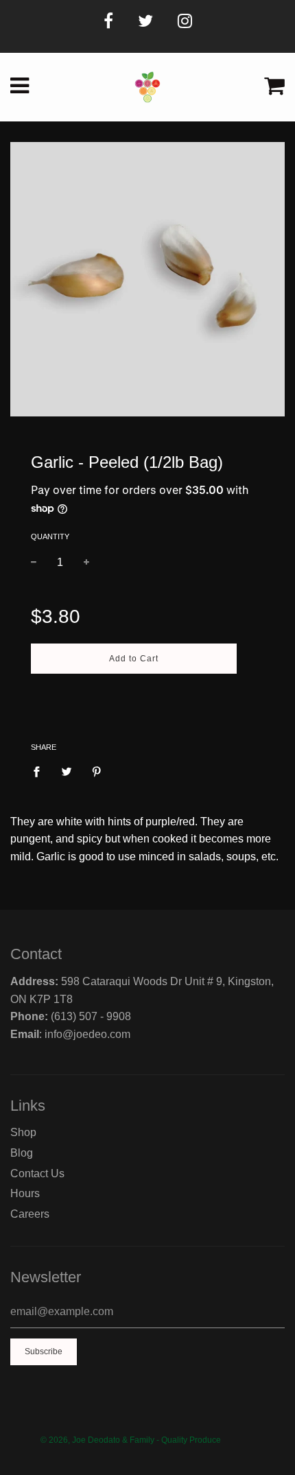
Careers (29, 1214)
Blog (21, 1153)
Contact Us (37, 1173)
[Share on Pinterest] (96, 771)
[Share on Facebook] (40, 771)
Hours (25, 1193)
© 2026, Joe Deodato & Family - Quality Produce (130, 1440)
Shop (23, 1132)
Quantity (50, 536)
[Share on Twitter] (66, 771)
